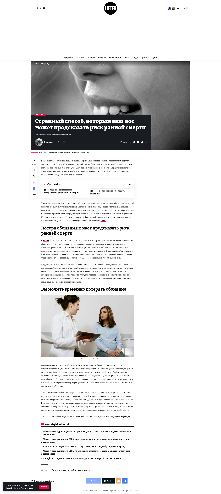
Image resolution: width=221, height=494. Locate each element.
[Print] (142, 142)
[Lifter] (110, 8)
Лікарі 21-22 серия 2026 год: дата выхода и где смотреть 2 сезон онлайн (82, 458)
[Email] (138, 142)
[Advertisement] (110, 36)
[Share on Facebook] (130, 142)
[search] (173, 8)
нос (68, 470)
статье (46, 240)
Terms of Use (26, 488)
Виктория (48, 142)
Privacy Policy (10, 488)
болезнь (56, 470)
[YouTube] (44, 8)
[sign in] (33, 8)
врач (63, 470)
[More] (146, 142)
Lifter (103, 220)
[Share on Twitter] (134, 142)
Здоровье (40, 115)
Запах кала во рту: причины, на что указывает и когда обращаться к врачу (84, 446)
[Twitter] (40, 8)
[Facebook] (37, 8)
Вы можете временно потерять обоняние (107, 192)
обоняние (76, 470)
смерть (86, 470)
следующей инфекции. (120, 416)
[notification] (169, 8)
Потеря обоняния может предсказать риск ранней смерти (61, 191)
